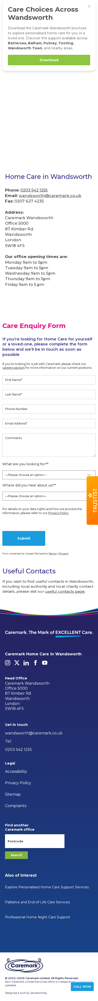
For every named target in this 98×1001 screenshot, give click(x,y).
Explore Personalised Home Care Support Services (47, 887)
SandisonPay (38, 993)
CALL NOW (82, 986)
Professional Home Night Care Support (37, 917)
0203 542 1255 (34, 190)
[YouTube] (44, 662)
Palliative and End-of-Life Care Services (37, 902)
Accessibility (16, 771)
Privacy (63, 553)
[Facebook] (35, 662)
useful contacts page (65, 591)
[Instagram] (7, 662)
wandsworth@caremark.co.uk (50, 195)
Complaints (15, 806)
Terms (53, 553)
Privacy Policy (58, 513)
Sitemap (13, 794)
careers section (13, 367)
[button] (92, 500)
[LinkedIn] (26, 662)
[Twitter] (17, 662)
